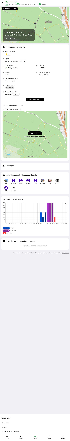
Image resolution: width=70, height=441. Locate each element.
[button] (10, 38)
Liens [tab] (37, 4)
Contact (4, 427)
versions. (65, 253)
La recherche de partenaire (10, 431)
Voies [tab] (15, 4)
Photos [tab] (24, 4)
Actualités (5, 423)
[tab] (6, 4)
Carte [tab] (44, 4)
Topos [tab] (30, 4)
